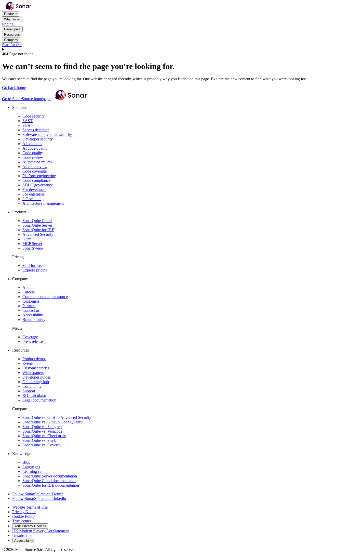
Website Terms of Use (30, 507)
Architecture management (43, 203)
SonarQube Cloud (37, 220)
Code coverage (34, 171)
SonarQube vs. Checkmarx (44, 436)
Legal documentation (39, 400)
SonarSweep (32, 248)
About (27, 287)
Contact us (30, 310)
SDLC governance (37, 185)
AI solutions (32, 143)
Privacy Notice (24, 512)
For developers (34, 189)
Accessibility (32, 315)
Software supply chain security (47, 134)
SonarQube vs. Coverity (41, 445)
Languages (31, 467)
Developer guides (36, 377)
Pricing (8, 24)
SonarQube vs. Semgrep (42, 426)
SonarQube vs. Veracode (42, 431)
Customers (30, 301)
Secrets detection (35, 130)
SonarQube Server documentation (49, 476)
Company (11, 40)
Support (28, 391)
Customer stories (35, 368)
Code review (32, 157)
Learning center (35, 471)
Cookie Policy (23, 516)
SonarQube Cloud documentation (49, 481)
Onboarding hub (35, 382)
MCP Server (32, 243)
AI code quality (34, 148)
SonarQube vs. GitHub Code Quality (52, 422)
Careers (28, 292)
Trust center (21, 521)
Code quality (32, 153)
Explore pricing (34, 270)
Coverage (30, 337)
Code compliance (36, 180)
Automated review (37, 162)
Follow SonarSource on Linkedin (39, 498)
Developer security (37, 139)
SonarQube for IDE (38, 230)
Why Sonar (12, 19)
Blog (26, 462)
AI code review (34, 166)
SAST (27, 121)
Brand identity (33, 319)
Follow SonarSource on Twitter (37, 494)
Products (10, 14)
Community (32, 386)
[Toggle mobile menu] (174, 49)
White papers (33, 372)
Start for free (12, 45)
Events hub (31, 363)
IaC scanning (33, 199)
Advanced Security (37, 234)
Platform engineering (39, 176)
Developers (12, 29)
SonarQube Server (37, 225)
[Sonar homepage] (18, 9)
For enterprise (33, 194)
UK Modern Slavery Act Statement (40, 531)
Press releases (33, 341)
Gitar (26, 239)
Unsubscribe (22, 535)
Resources (12, 34)
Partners (28, 306)
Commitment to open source (45, 296)
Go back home (14, 87)
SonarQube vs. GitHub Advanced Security (56, 417)
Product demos (34, 359)
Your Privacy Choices (30, 526)
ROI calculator (34, 395)
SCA (26, 125)
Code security (33, 116)
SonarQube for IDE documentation (50, 485)
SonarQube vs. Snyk (39, 440)
